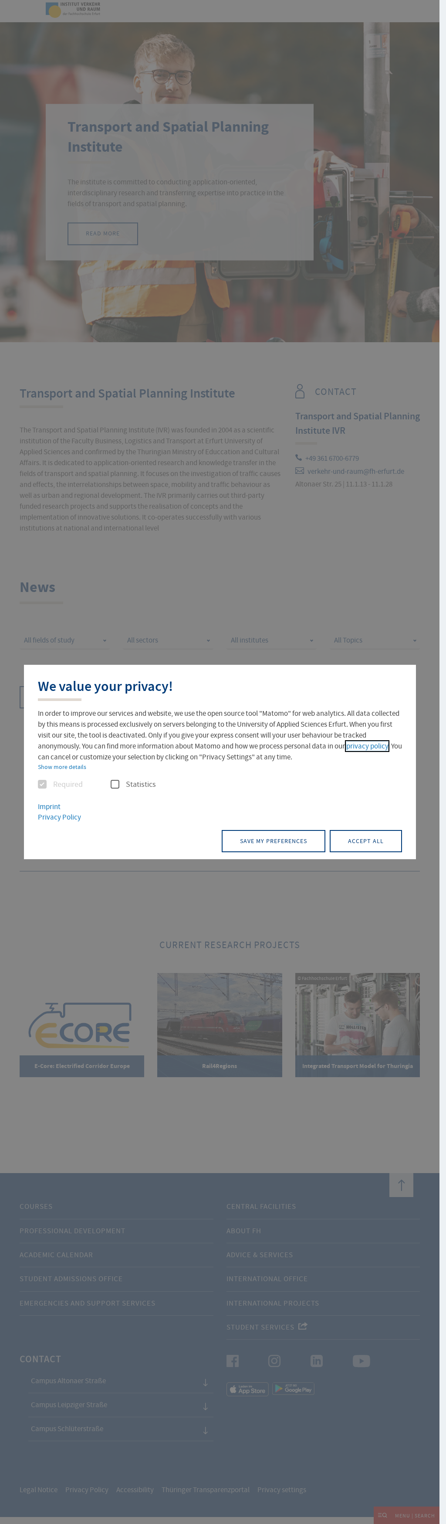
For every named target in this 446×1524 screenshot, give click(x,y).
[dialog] (220, 762)
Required (68, 784)
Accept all (366, 841)
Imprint (49, 806)
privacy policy (367, 746)
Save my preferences (273, 841)
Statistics (141, 784)
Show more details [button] (62, 767)
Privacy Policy (59, 817)
